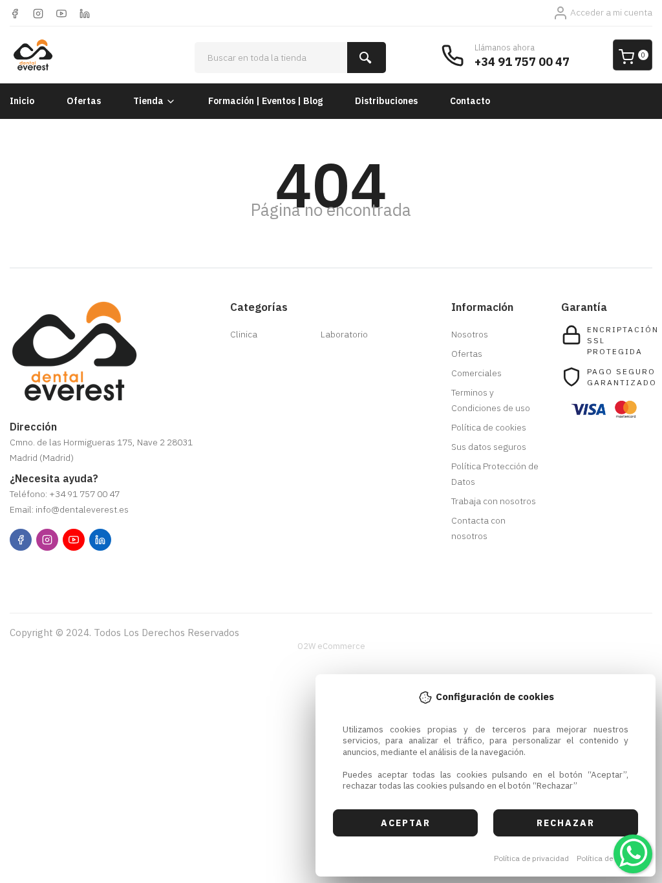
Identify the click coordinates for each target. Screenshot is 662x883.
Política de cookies (609, 858)
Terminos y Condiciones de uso (490, 400)
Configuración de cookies (84, 572)
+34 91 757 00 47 (522, 61)
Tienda (148, 101)
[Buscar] (366, 57)
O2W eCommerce (331, 646)
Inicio (22, 101)
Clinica (243, 334)
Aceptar (406, 823)
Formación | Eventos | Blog (265, 101)
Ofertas (84, 101)
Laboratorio (344, 334)
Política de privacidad (531, 858)
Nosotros (469, 334)
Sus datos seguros (488, 446)
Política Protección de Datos (495, 473)
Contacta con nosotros (478, 528)
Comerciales (476, 373)
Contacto (470, 101)
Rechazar (566, 823)
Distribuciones (386, 101)
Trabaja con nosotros (493, 501)
